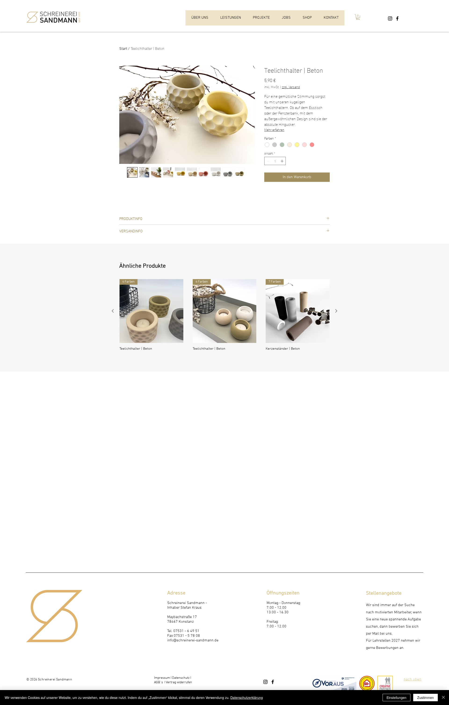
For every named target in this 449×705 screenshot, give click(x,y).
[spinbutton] (275, 161)
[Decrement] (268, 161)
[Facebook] (397, 18)
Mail (375, 633)
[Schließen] (443, 697)
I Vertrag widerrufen (178, 682)
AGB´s (159, 682)
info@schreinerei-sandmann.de (192, 640)
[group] (224, 317)
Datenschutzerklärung (246, 697)
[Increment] (282, 161)
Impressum (162, 678)
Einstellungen (396, 697)
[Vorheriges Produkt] (113, 311)
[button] (358, 17)
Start (123, 49)
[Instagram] (390, 18)
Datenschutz (181, 678)
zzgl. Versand (291, 87)
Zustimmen (425, 697)
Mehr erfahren (274, 129)
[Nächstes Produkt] (336, 311)
